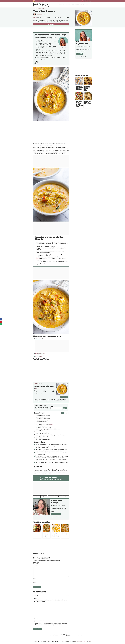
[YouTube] (84, 1)
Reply (67, 595)
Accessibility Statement (82, 641)
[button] (33, 17)
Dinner (76, 4)
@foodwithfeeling (50, 479)
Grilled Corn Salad (38, 356)
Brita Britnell (39, 14)
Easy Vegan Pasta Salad (40, 353)
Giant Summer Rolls (39, 338)
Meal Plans (68, 4)
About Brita (79, 53)
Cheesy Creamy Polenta (40, 354)
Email (51, 406)
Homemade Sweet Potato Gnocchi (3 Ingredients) (79, 88)
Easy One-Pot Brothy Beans (64, 533)
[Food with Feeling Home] (41, 5)
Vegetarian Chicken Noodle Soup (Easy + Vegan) (46, 535)
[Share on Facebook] (1, 319)
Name (34, 578)
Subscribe (52, 641)
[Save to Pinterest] (1, 322)
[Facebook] (86, 1)
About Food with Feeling (45, 641)
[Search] (91, 5)
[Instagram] (82, 1)
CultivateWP (90, 641)
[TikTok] (91, 1)
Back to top (37, 641)
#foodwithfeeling (59, 479)
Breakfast (82, 4)
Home (34, 8)
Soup (43, 8)
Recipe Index (61, 4)
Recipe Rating (36, 562)
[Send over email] (1, 324)
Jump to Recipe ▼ (51, 24)
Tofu (73, 4)
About (87, 4)
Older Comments (37, 628)
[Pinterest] (89, 1)
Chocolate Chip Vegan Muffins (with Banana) (87, 88)
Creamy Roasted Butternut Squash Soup (56, 534)
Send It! (65, 408)
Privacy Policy (76, 641)
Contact (57, 641)
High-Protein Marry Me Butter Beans (87, 102)
